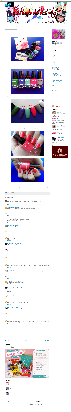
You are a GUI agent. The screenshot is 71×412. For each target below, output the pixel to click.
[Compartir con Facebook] (12, 192)
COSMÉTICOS (21, 22)
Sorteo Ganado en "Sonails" (57, 75)
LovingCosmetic (9, 264)
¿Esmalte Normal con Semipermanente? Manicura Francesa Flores (61, 112)
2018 (53, 61)
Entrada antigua (47, 340)
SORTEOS (57, 22)
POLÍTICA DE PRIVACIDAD (10, 401)
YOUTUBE (50, 22)
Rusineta (8, 225)
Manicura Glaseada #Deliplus (57, 80)
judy (8, 295)
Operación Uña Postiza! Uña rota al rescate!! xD (61, 125)
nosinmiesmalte (9, 301)
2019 (53, 60)
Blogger (41, 404)
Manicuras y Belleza (10, 218)
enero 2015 (55, 90)
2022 (53, 56)
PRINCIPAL (7, 22)
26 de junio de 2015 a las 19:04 (17, 264)
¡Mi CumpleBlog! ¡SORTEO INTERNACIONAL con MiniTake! (60, 119)
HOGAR (42, 22)
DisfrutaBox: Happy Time (9, 346)
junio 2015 (54, 73)
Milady (8, 230)
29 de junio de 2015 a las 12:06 (16, 281)
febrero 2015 (55, 89)
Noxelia (8, 200)
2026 (53, 51)
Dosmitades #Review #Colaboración (58, 81)
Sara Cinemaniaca (10, 287)
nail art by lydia (9, 270)
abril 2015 (54, 86)
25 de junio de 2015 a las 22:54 (18, 243)
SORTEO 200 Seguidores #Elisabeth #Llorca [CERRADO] (60, 138)
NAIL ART (11, 22)
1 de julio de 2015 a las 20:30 (13, 295)
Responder (9, 204)
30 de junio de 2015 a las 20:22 (17, 287)
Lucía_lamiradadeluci (10, 243)
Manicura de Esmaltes (56, 74)
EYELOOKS (26, 22)
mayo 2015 (55, 85)
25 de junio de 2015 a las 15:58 (18, 218)
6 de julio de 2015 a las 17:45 (16, 301)
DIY (53, 22)
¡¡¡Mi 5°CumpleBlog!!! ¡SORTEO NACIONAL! (60, 131)
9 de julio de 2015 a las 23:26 (15, 307)
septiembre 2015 (55, 69)
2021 (53, 57)
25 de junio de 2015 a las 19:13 (14, 230)
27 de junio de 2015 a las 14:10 (16, 270)
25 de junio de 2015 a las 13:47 (19, 212)
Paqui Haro (9, 307)
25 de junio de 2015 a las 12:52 (14, 207)
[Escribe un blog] (10, 192)
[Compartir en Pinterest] (13, 192)
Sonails (37, 32)
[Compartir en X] (11, 192)
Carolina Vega (9, 281)
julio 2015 (54, 72)
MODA (31, 22)
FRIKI (38, 22)
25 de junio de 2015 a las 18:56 (14, 225)
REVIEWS (46, 22)
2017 (53, 62)
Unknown (8, 207)
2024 (53, 54)
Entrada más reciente (8, 340)
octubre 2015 (55, 68)
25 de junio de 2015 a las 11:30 (14, 200)
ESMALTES (16, 22)
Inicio (28, 340)
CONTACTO (62, 22)
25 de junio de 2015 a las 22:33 (14, 237)
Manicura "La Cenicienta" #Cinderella (58, 79)
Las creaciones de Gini (10, 212)
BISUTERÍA (34, 22)
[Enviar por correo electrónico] (9, 192)
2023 (53, 55)
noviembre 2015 (55, 67)
